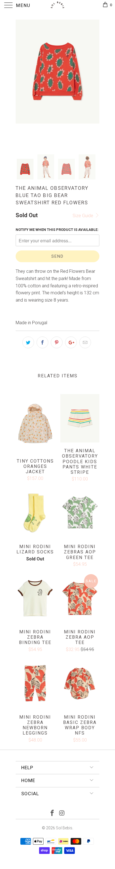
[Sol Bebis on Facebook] (52, 813)
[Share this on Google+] (71, 342)
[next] (94, 82)
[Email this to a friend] (85, 342)
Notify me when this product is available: (57, 230)
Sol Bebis (64, 828)
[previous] (21, 82)
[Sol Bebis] (57, 5)
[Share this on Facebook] (42, 342)
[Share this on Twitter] (28, 342)
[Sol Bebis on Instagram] (62, 813)
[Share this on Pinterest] (57, 342)
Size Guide (83, 215)
